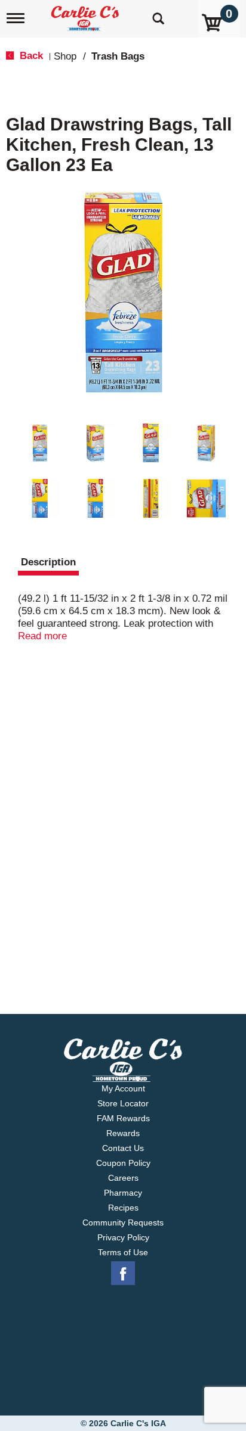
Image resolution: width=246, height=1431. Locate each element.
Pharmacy (123, 1192)
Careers (123, 1178)
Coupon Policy (123, 1163)
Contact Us (123, 1148)
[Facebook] (123, 1273)
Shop (65, 56)
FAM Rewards (123, 1118)
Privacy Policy (123, 1237)
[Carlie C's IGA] (86, 14)
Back (30, 55)
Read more (42, 636)
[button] (39, 443)
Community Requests (123, 1222)
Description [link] (48, 562)
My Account (123, 1088)
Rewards (123, 1133)
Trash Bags (117, 56)
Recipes (123, 1207)
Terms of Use (123, 1252)
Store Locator (123, 1103)
